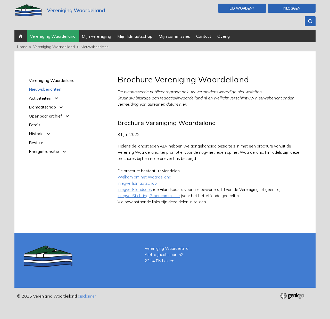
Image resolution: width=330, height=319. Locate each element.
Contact (203, 36)
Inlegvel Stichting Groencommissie (149, 195)
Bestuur (36, 142)
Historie (36, 133)
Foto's (34, 124)
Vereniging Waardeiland (53, 36)
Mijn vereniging (96, 36)
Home (20, 36)
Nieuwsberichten (95, 46)
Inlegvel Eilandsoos (135, 189)
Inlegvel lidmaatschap (137, 183)
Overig (223, 36)
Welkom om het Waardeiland (144, 177)
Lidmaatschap (42, 107)
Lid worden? (242, 8)
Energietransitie (44, 151)
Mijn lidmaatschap (134, 36)
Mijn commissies (174, 36)
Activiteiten (40, 98)
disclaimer (87, 296)
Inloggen (291, 8)
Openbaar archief (45, 116)
